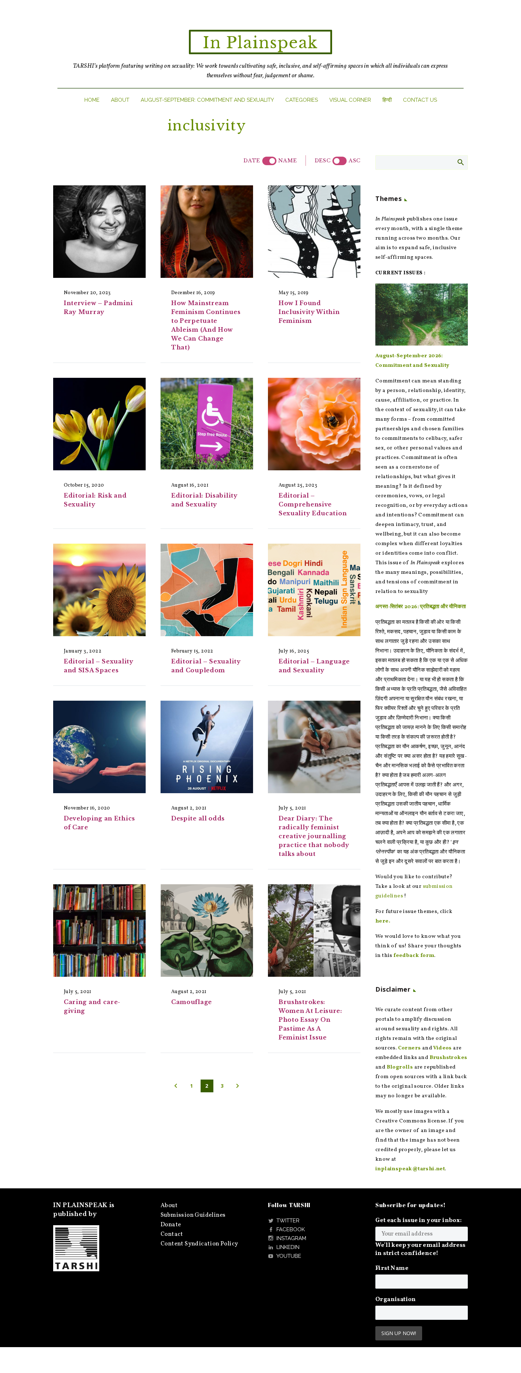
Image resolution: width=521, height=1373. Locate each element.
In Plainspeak (260, 42)
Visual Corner (350, 100)
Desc (323, 160)
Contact (172, 1234)
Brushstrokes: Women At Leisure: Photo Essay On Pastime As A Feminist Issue (310, 1019)
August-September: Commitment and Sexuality (207, 100)
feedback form (413, 955)
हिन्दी (387, 100)
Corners (409, 1048)
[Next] (237, 1086)
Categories (301, 100)
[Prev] (176, 1086)
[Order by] (269, 161)
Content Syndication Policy (199, 1244)
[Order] (339, 161)
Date (251, 160)
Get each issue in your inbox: (418, 1220)
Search (460, 162)
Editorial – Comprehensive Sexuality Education (313, 504)
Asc (354, 160)
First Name (391, 1268)
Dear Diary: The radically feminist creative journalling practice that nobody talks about (314, 836)
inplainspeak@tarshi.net (410, 1169)
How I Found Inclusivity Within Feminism (309, 311)
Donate (171, 1225)
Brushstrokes (448, 1057)
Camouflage (191, 1001)
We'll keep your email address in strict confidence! (420, 1249)
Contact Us (420, 100)
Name (287, 160)
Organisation (395, 1299)
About (120, 100)
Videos (442, 1048)
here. (382, 921)
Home (92, 100)
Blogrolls (400, 1067)
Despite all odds (198, 818)
